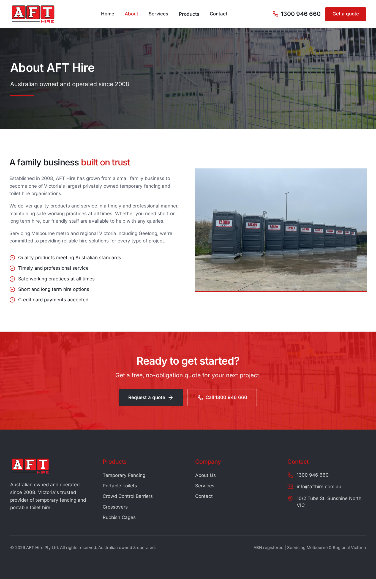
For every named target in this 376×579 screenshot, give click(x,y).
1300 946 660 (301, 13)
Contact (218, 14)
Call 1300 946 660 (226, 397)
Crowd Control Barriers (128, 496)
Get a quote (346, 14)
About (131, 14)
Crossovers (115, 507)
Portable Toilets (120, 485)
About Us (205, 475)
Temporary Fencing (124, 475)
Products (189, 14)
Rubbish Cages (119, 517)
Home (107, 14)
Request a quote (146, 397)
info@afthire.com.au (319, 486)
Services (158, 14)
